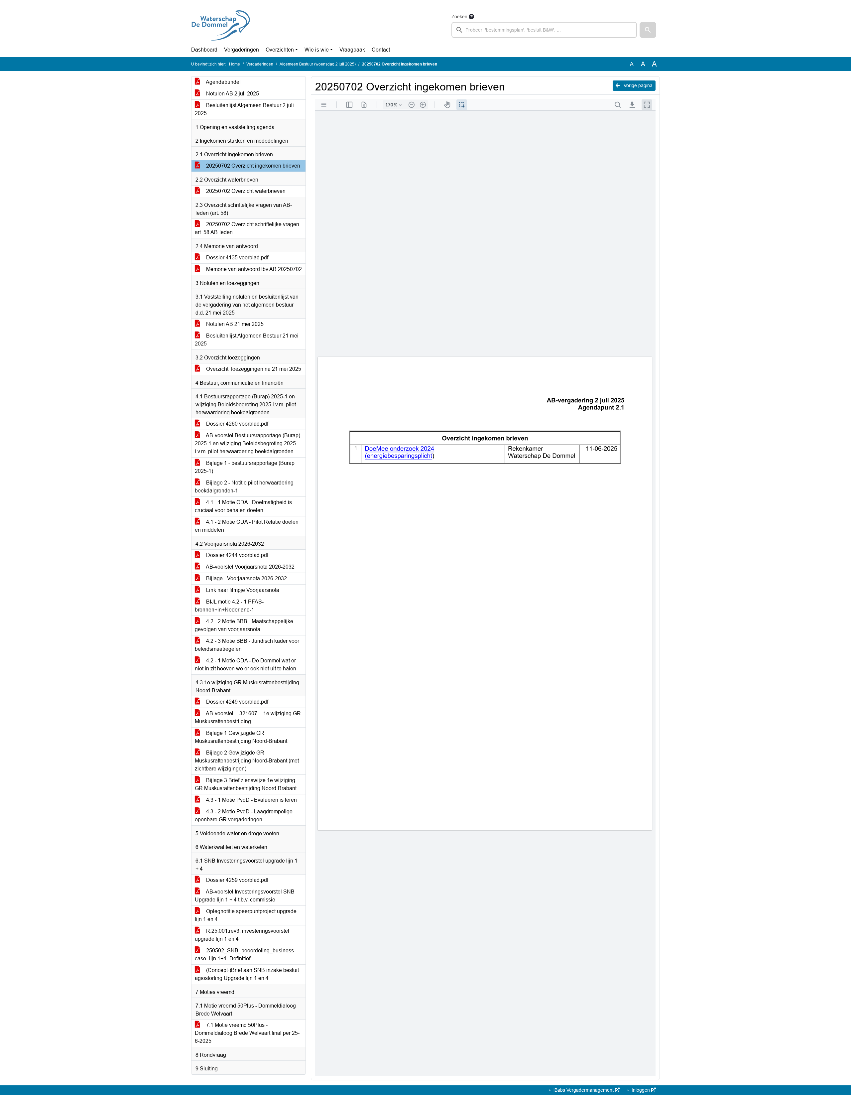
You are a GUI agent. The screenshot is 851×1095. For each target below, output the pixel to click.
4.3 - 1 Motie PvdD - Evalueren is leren (251, 800)
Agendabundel (223, 82)
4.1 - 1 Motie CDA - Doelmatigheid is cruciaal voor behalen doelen (243, 506)
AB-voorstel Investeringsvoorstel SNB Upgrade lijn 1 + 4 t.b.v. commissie (245, 895)
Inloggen (640, 1090)
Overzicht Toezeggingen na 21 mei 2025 (253, 369)
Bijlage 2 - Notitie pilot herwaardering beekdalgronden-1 (244, 486)
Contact (381, 50)
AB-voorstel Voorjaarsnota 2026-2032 (250, 567)
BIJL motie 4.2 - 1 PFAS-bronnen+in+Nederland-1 (229, 606)
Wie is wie (316, 50)
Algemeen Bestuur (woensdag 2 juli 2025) (318, 64)
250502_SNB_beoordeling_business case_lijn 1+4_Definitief (244, 954)
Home (234, 64)
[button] (648, 30)
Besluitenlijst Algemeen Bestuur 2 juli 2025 (244, 109)
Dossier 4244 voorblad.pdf (236, 555)
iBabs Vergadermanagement (583, 1090)
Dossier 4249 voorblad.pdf (236, 702)
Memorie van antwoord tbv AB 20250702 (253, 269)
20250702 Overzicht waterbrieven (245, 191)
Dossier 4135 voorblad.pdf (236, 257)
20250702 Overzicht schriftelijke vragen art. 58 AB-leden (247, 228)
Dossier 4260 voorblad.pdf (236, 424)
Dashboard (204, 50)
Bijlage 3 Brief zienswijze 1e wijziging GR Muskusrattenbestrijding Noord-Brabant (246, 784)
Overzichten (280, 50)
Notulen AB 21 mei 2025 (234, 324)
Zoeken (459, 16)
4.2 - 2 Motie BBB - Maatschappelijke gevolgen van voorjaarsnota (244, 625)
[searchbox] (544, 30)
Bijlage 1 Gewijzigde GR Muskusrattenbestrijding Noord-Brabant (241, 737)
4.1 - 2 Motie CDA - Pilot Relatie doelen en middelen (247, 526)
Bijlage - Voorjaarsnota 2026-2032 (246, 578)
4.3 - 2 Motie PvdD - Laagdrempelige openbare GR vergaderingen (244, 815)
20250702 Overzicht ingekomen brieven (252, 166)
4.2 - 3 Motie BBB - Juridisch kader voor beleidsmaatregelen (247, 645)
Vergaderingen (241, 50)
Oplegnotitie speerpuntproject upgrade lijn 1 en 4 (246, 915)
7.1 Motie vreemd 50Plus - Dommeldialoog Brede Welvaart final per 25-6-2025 (247, 1033)
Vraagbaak (352, 50)
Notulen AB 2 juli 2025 (232, 93)
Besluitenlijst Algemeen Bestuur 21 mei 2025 (247, 339)
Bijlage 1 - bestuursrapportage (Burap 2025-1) (245, 467)
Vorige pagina (637, 85)
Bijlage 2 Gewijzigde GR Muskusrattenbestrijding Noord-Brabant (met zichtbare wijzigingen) (247, 760)
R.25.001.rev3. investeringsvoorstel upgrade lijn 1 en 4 (242, 935)
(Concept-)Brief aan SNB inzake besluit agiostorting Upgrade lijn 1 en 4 (247, 974)
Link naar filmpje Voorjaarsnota (242, 590)
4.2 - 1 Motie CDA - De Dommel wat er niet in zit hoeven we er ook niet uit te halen (245, 664)
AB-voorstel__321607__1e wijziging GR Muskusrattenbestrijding (248, 717)
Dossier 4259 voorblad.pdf (236, 880)
